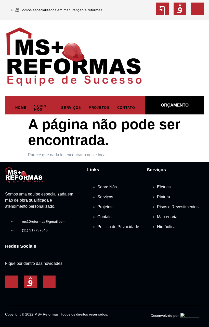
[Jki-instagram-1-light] (180, 9)
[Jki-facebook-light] (162, 9)
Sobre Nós (41, 107)
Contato (126, 108)
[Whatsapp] (197, 9)
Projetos (99, 108)
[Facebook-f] (11, 282)
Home (21, 108)
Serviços (71, 108)
